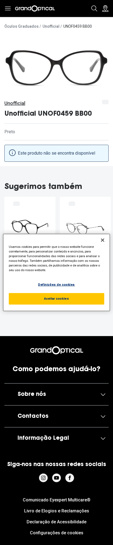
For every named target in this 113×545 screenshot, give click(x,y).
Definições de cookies (56, 284)
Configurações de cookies (56, 532)
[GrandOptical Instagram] (43, 477)
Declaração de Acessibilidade (56, 521)
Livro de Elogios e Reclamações (56, 510)
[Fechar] (103, 240)
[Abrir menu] (7, 8)
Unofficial (51, 26)
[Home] (35, 8)
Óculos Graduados (21, 26)
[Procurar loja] (105, 8)
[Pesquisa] (94, 8)
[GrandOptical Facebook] (69, 477)
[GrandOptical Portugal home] (57, 350)
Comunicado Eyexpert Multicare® (57, 500)
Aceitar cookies (56, 298)
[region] (56, 272)
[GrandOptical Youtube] (56, 477)
